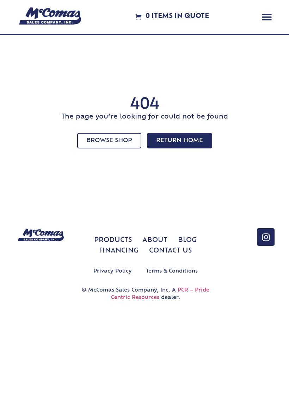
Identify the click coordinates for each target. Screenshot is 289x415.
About (154, 240)
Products (113, 240)
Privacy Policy (112, 271)
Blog (187, 240)
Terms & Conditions (172, 271)
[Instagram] (266, 237)
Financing (119, 251)
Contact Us (170, 251)
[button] (267, 17)
